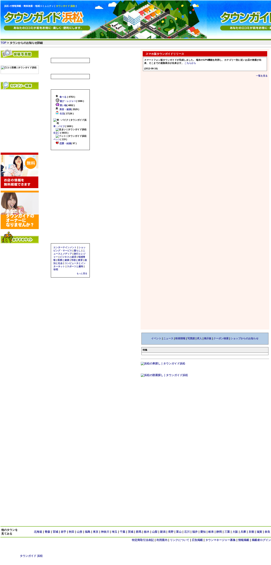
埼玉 (114, 531)
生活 (61, 113)
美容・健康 (65, 109)
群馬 (138, 531)
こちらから (190, 63)
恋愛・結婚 (65, 143)
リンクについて (179, 540)
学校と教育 (77, 260)
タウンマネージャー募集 (220, 540)
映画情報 (180, 338)
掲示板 (208, 338)
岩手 (63, 531)
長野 (171, 531)
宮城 (55, 531)
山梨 (155, 531)
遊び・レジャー (67, 101)
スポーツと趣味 (75, 266)
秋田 (71, 531)
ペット (56, 139)
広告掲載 (197, 540)
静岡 (219, 531)
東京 (95, 531)
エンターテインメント (65, 247)
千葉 (122, 531)
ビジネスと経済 (68, 257)
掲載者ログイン (261, 540)
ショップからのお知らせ (245, 338)
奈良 (267, 531)
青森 (47, 531)
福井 (195, 531)
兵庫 (243, 531)
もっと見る (82, 273)
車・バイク (59, 126)
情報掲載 (243, 540)
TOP (3, 42)
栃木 (146, 531)
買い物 (63, 105)
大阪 (235, 531)
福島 (87, 531)
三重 (227, 531)
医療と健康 (63, 260)
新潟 (163, 531)
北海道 (38, 531)
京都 (251, 531)
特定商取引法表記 (143, 540)
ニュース (168, 338)
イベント (156, 338)
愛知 (203, 531)
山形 (79, 531)
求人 (199, 338)
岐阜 (211, 531)
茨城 (130, 531)
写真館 (191, 338)
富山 (179, 531)
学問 (55, 269)
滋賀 (259, 531)
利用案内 (161, 540)
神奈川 (105, 531)
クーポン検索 (221, 338)
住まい (56, 132)
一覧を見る (262, 75)
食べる (62, 97)
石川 (187, 531)
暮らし (77, 250)
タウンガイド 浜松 (31, 555)
